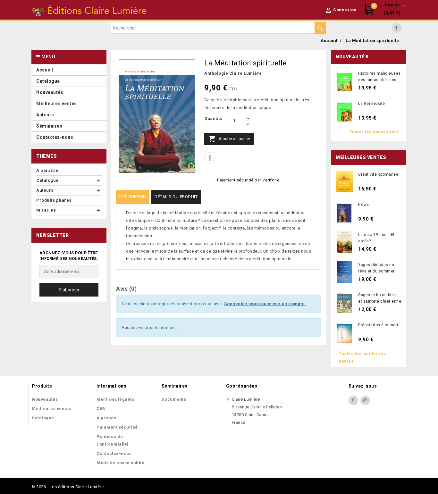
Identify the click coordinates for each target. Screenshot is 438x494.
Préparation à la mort (378, 325)
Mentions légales (115, 399)
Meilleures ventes (51, 408)
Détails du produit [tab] (176, 196)
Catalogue (43, 417)
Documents (174, 399)
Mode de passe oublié (120, 462)
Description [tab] (132, 196)
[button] (68, 114)
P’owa (363, 204)
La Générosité (371, 103)
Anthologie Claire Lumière (233, 73)
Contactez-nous (114, 453)
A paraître (47, 170)
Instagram (365, 400)
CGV (101, 408)
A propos (106, 417)
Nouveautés (45, 399)
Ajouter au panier (229, 139)
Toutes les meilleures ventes (362, 357)
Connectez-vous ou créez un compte (265, 303)
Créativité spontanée (378, 174)
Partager (210, 158)
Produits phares (54, 200)
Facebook (396, 28)
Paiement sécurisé (117, 427)
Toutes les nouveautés (374, 132)
